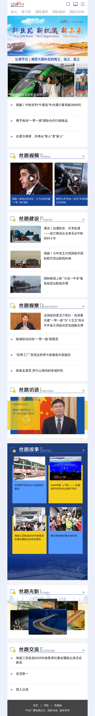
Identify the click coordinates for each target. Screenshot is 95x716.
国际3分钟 (77, 12)
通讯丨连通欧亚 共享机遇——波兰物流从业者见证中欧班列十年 (63, 233)
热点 (14, 12)
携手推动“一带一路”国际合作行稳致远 (42, 120)
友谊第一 (22, 673)
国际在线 (17, 4)
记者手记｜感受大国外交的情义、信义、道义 (47, 59)
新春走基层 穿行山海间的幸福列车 (39, 370)
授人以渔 (22, 689)
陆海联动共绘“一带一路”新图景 (37, 339)
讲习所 (26, 12)
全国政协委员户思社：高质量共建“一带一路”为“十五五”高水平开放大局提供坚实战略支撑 (64, 320)
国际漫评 (41, 12)
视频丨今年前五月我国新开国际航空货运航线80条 (63, 256)
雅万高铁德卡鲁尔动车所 (64, 535)
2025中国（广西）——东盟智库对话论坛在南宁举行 (65, 487)
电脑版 (58, 705)
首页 (35, 705)
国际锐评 (58, 12)
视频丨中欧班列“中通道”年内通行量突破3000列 (48, 105)
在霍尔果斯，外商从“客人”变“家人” (40, 136)
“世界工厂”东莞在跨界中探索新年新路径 (43, 355)
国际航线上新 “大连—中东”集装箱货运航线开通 (63, 281)
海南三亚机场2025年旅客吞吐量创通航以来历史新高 (29, 537)
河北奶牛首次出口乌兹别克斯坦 (29, 487)
